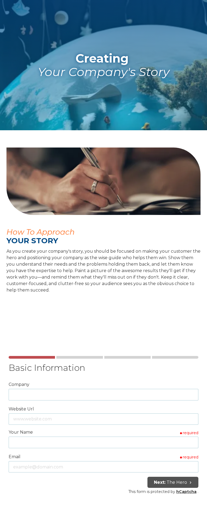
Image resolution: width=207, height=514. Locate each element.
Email (14, 456)
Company (19, 384)
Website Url (21, 409)
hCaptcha (186, 491)
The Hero (171, 482)
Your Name (21, 432)
